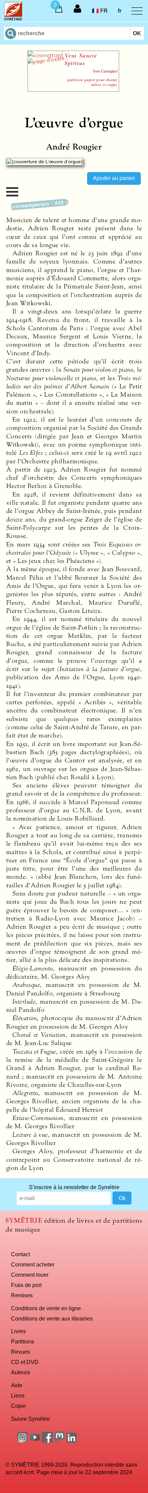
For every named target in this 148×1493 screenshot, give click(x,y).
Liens (17, 1395)
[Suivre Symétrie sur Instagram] (22, 1441)
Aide (16, 1385)
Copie (18, 1406)
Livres (18, 1331)
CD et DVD (25, 1362)
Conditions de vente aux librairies (52, 1318)
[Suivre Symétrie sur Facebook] (47, 1441)
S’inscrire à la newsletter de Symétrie (74, 1187)
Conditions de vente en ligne (46, 1308)
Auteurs (20, 1372)
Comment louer (30, 1275)
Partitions (22, 1341)
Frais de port (26, 1285)
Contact (20, 1254)
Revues (20, 1352)
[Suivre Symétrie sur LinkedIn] (71, 1441)
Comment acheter (32, 1264)
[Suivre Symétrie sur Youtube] (34, 1441)
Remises (22, 1295)
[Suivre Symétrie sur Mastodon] (59, 1441)
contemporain (38, 204)
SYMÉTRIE (24, 1220)
